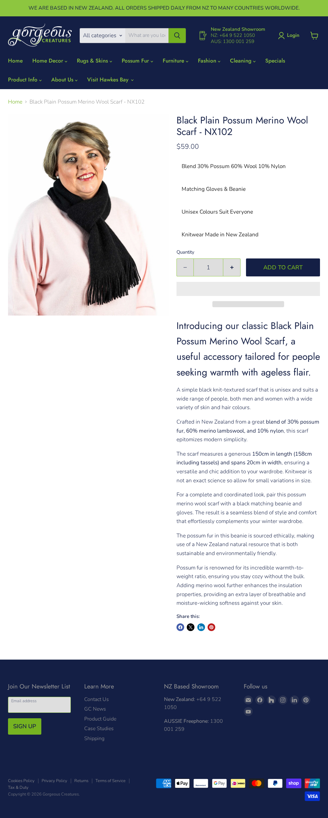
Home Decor (48, 60)
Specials (275, 60)
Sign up (24, 726)
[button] (248, 289)
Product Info (23, 79)
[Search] (177, 35)
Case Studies (99, 728)
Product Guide (100, 718)
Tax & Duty (18, 787)
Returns (81, 781)
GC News (95, 709)
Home (15, 60)
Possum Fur (136, 60)
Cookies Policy (21, 781)
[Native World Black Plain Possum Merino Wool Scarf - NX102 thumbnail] (15, 332)
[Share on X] (190, 627)
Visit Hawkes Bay (108, 79)
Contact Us (96, 699)
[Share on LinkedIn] (201, 627)
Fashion (208, 60)
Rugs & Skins (93, 60)
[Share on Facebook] (180, 627)
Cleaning (241, 60)
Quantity (185, 252)
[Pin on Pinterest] (211, 627)
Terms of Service (110, 781)
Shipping (94, 738)
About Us (63, 79)
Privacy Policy (54, 781)
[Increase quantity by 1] (232, 267)
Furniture (174, 60)
